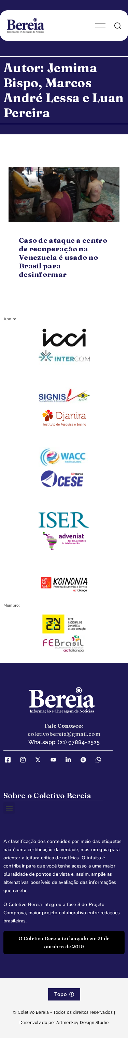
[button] (9, 808)
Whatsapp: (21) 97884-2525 (64, 742)
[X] (40, 760)
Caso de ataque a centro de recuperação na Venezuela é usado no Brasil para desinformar (63, 257)
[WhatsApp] (101, 760)
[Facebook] (10, 760)
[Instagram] (25, 760)
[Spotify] (86, 760)
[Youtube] (56, 760)
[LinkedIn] (71, 760)
